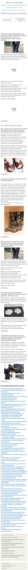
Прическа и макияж (14, 2)
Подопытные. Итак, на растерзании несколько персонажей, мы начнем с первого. (13, 444)
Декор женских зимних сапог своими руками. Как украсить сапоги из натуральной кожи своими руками (12, 243)
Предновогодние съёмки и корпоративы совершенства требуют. (11, 530)
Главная (3, 5)
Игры (19, 10)
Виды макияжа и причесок (19, 5)
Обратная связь (4, 568)
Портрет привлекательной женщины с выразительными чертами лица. (11, 433)
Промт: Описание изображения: (10, 459)
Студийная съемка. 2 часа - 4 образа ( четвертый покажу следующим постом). (13, 430)
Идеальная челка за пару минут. (10, 427)
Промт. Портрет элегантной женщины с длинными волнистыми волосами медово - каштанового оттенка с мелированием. (14, 481)
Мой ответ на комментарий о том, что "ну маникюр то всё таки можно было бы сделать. (14, 397)
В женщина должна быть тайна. (10, 493)
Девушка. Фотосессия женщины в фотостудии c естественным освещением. (13, 464)
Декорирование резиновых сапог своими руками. (14, 179)
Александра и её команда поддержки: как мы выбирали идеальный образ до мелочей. (12, 498)
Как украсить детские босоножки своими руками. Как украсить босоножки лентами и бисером (14, 130)
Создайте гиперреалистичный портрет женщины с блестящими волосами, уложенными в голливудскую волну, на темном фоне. (14, 509)
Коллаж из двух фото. (7, 446)
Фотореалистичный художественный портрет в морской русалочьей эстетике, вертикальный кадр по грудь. (13, 485)
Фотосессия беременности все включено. (12, 474)
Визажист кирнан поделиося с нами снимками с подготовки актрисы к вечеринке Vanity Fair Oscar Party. (14, 470)
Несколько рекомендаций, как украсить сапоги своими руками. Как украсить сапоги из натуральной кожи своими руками (13, 36)
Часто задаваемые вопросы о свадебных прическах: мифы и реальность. (11, 476)
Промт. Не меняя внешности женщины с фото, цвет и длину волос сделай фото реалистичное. (13, 512)
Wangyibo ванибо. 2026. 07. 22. (9, 399)
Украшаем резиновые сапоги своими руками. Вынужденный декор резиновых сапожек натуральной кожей (13, 337)
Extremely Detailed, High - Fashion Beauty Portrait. (14, 467)
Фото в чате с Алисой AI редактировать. (12, 457)
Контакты (3, 565)
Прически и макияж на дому (9, 10)
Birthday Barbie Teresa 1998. (8, 550)
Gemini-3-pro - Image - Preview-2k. (10, 537)
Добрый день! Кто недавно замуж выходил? (12, 388)
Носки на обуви (7, 19)
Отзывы (23, 10)
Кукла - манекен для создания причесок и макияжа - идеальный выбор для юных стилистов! (14, 422)
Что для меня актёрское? (8, 437)
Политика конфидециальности (7, 566)
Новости (9, 5)
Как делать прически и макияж (14, 7)
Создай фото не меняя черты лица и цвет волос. (14, 501)
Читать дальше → (4, 120)
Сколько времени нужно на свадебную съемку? (13, 503)
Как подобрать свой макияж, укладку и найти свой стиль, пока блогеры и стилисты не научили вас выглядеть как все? (13, 440)
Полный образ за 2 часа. (7, 553)
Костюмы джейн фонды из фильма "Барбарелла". (14, 473)
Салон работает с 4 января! (9, 524)
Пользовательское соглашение (10, 565)
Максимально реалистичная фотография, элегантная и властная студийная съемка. (12, 415)
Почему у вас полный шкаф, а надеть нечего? (13, 435)
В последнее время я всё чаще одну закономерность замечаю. (10, 394)
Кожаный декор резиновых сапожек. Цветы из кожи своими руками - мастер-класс (13, 294)
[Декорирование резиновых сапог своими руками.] (14, 220)
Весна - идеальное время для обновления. (12, 468)
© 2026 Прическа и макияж (6, 563)
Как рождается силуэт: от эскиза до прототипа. (13, 413)
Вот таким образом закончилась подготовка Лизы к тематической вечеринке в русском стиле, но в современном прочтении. (13, 405)
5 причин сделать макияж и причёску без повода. (14, 523)
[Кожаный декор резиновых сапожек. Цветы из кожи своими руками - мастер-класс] (14, 310)
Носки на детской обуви (21, 19)
